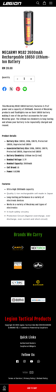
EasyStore (44, 328)
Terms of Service (15, 378)
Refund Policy (42, 378)
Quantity (6, 77)
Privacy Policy (29, 378)
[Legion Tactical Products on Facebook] (17, 363)
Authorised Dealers (28, 343)
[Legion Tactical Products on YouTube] (31, 363)
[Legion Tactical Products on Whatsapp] (39, 363)
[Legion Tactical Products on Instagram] (24, 363)
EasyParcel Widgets (28, 346)
